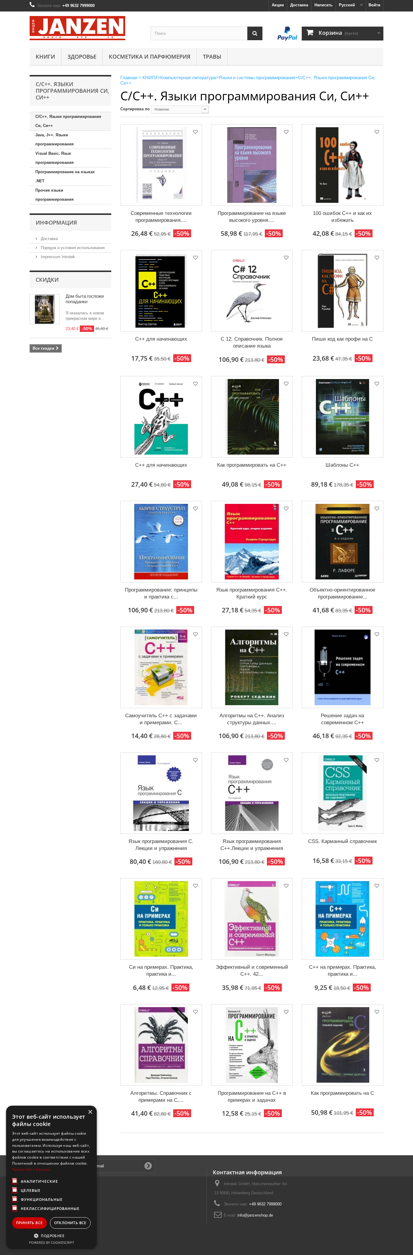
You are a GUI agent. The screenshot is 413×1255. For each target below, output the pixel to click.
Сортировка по (135, 109)
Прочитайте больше (31, 1169)
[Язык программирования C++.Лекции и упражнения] (252, 793)
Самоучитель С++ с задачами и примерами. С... (161, 719)
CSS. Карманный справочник (342, 841)
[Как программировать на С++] (252, 417)
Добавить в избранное (195, 132)
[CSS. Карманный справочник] (342, 793)
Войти (374, 5)
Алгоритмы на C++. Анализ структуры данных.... (252, 719)
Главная (128, 77)
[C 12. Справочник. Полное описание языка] (252, 291)
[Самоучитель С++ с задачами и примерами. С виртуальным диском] (161, 667)
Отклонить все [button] (70, 1222)
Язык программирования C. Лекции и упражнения (160, 844)
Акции (278, 5)
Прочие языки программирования (54, 195)
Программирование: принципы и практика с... (161, 593)
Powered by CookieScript (51, 1242)
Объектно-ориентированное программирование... (342, 593)
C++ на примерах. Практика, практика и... (342, 970)
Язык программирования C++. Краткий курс (251, 593)
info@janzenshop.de (255, 1215)
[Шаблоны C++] (342, 417)
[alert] (51, 1177)
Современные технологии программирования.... (161, 216)
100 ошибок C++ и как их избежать (342, 216)
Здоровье (81, 56)
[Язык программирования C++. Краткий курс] (252, 541)
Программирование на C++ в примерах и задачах (252, 1096)
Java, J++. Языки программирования (54, 139)
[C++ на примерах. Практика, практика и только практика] (342, 919)
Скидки (47, 279)
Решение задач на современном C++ (342, 719)
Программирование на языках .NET (65, 176)
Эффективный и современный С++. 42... (252, 970)
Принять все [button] (29, 1222)
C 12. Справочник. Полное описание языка (252, 342)
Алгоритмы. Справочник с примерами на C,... (161, 1096)
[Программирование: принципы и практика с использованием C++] (161, 541)
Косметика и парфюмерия (149, 56)
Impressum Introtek (57, 257)
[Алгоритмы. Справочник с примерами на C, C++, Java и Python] (161, 1045)
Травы (212, 56)
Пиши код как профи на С (342, 339)
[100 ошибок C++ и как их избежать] (342, 165)
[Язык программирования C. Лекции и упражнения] (161, 793)
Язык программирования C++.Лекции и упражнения (251, 844)
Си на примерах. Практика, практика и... (161, 970)
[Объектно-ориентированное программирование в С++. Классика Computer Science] (342, 541)
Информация (56, 222)
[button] (51, 1236)
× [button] (90, 1112)
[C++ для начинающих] (161, 291)
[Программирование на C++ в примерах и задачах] (252, 1045)
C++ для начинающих (161, 339)
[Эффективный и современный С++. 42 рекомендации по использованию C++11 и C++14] (252, 919)
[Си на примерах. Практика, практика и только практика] (161, 919)
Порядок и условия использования (72, 247)
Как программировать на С (342, 1093)
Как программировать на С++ (251, 465)
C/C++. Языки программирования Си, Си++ (68, 121)
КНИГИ (45, 56)
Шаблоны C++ (342, 465)
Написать (323, 5)
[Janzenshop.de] (85, 28)
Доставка (299, 5)
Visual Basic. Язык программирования (54, 158)
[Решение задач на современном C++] (342, 667)
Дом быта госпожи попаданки (85, 298)
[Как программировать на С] (342, 1045)
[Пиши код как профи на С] (342, 291)
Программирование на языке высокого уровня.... (252, 216)
